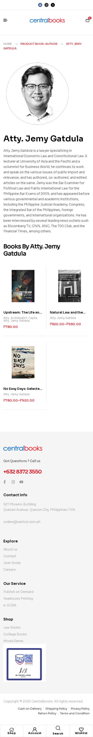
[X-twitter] (53, 5)
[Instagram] (46, 5)
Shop (11, 733)
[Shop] (11, 729)
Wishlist (81, 733)
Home (7, 44)
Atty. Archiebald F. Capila (20, 318)
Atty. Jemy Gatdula (16, 320)
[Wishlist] (81, 729)
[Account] (35, 729)
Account (35, 733)
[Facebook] (40, 5)
